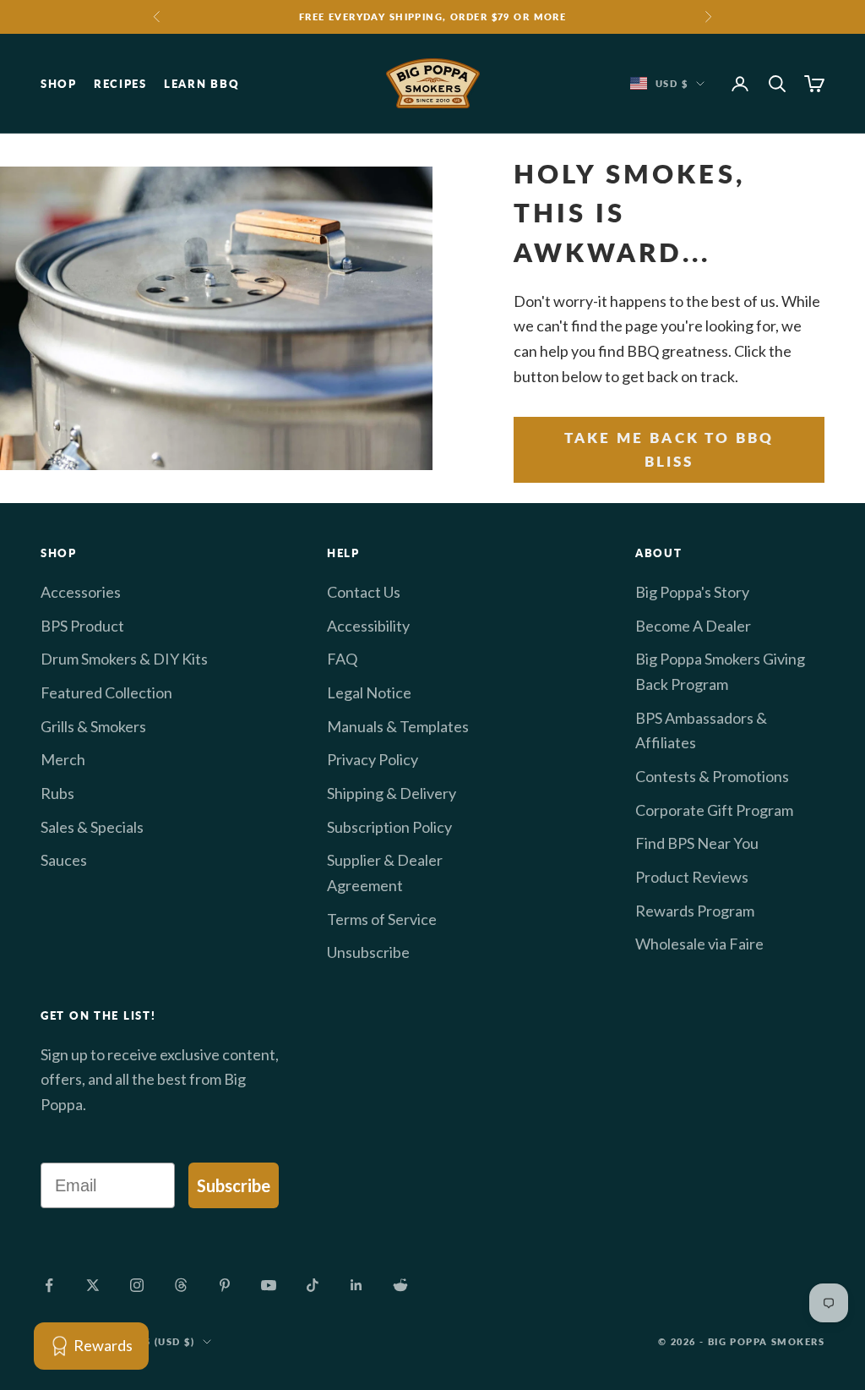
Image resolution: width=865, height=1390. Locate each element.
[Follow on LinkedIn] (356, 1285)
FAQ (342, 658)
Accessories (81, 592)
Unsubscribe (368, 952)
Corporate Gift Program (714, 810)
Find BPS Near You (697, 843)
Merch (63, 759)
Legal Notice (369, 692)
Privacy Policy (372, 759)
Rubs (57, 793)
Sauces (64, 860)
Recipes (120, 83)
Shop (59, 83)
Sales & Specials (92, 827)
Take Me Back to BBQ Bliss (669, 449)
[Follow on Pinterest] (224, 1285)
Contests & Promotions (712, 776)
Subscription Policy (389, 827)
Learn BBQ (201, 83)
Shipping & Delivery (391, 793)
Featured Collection (106, 692)
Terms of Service (382, 919)
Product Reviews (691, 876)
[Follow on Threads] (180, 1285)
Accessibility (368, 625)
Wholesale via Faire (699, 943)
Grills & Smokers (93, 726)
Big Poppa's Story (692, 592)
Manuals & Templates (398, 726)
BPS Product (82, 625)
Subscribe (233, 1185)
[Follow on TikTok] (312, 1285)
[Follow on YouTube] (268, 1285)
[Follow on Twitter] (92, 1285)
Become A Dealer (693, 625)
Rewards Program (694, 910)
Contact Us (363, 592)
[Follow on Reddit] (400, 1285)
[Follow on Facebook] (49, 1285)
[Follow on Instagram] (136, 1285)
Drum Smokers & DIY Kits (124, 658)
